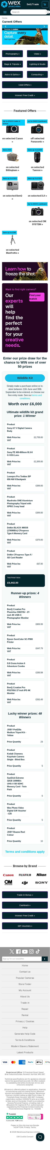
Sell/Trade (33, 4)
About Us (25, 996)
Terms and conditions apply (25, 851)
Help (24, 1027)
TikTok (38, 951)
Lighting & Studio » (37, 65)
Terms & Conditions (25, 1040)
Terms (33, 1127)
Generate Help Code (25, 1034)
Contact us (24, 971)
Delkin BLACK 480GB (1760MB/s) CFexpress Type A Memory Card (18, 530)
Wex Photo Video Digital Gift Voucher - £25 (16, 811)
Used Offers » (25, 85)
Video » (37, 54)
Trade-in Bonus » (25, 895)
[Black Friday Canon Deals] (8, 875)
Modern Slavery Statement (25, 1046)
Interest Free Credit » (25, 95)
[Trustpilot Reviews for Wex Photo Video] (14, 1117)
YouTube (25, 951)
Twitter (12, 951)
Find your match (35, 297)
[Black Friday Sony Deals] (41, 882)
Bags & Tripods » (12, 64)
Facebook (18, 951)
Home (4, 18)
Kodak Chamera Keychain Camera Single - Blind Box (16, 756)
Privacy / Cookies (25, 1021)
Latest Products (25, 1052)
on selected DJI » (37, 196)
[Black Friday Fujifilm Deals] (25, 875)
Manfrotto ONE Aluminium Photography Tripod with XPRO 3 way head (20, 503)
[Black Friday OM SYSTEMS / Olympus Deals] (8, 882)
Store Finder (25, 984)
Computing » (37, 74)
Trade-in (24, 1002)
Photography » (13, 54)
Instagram (31, 951)
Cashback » (24, 905)
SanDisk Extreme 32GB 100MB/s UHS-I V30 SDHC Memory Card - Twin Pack (17, 784)
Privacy (27, 1127)
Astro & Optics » (12, 74)
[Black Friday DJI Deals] (25, 882)
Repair (24, 1009)
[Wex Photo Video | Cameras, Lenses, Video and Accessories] (10, 4)
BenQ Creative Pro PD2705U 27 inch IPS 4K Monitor (18, 690)
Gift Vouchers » (25, 926)
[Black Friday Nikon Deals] (41, 875)
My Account (25, 990)
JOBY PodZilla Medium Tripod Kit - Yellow (16, 732)
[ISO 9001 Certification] (35, 1117)
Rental (25, 1015)
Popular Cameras (25, 978)
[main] (25, 477)
